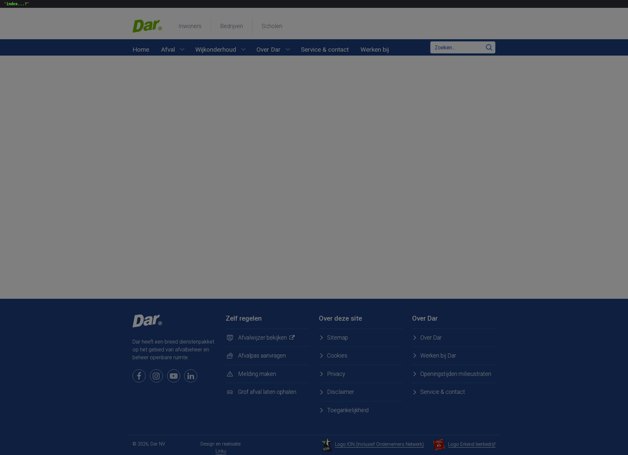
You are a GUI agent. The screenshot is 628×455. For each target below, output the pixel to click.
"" (15, 4)
